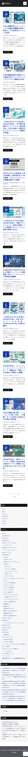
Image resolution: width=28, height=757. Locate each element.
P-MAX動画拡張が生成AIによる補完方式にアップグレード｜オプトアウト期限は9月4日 (14, 77)
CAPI (3, 533)
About (3, 511)
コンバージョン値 (8, 589)
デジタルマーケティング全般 (9, 648)
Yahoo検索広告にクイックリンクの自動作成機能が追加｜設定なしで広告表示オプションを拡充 (14, 29)
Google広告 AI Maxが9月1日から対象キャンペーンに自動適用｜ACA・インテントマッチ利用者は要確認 (14, 273)
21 (18, 494)
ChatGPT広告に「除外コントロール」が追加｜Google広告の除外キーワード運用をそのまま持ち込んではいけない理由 (14, 463)
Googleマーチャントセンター (11, 562)
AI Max (14, 279)
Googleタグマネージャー (8, 547)
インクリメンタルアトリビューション (13, 622)
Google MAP (5, 540)
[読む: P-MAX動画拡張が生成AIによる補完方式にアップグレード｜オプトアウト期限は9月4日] (14, 66)
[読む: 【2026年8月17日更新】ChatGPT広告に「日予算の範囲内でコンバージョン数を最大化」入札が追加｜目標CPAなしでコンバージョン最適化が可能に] (14, 112)
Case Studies (5, 516)
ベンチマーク (7, 545)
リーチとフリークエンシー (10, 599)
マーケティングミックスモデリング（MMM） (14, 644)
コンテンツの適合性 (8, 587)
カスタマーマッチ (8, 585)
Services (4, 514)
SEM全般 (15, 35)
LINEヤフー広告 (16, 422)
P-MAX (15, 82)
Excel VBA (4, 538)
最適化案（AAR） (7, 613)
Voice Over (4, 518)
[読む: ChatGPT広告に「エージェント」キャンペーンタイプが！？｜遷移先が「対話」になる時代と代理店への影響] (14, 357)
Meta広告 (4, 620)
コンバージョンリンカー (9, 550)
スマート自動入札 (8, 592)
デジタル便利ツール (7, 653)
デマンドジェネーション (9, 594)
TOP (3, 509)
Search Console (6, 627)
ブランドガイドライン (10, 571)
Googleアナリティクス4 (8, 543)
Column (4, 521)
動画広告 (6, 606)
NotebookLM (5, 625)
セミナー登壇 (5, 646)
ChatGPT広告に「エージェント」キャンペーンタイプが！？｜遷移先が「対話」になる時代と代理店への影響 (14, 369)
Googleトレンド (6, 552)
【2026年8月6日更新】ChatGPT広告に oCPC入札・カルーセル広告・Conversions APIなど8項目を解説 (14, 321)
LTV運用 (5, 634)
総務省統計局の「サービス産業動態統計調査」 (13, 183)
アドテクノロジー (6, 637)
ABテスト (7, 566)
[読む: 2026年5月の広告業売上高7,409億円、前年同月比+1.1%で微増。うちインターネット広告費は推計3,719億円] (14, 164)
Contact (4, 523)
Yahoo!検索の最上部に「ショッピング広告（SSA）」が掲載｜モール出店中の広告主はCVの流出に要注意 (14, 415)
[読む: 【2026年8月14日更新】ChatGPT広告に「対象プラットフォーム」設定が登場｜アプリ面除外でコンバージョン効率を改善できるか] (14, 212)
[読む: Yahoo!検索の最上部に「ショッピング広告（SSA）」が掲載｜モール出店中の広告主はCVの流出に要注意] (14, 403)
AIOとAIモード (7, 559)
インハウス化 (7, 651)
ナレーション (5, 656)
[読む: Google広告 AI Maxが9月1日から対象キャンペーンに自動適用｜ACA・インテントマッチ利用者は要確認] (14, 261)
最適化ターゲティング (10, 597)
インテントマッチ (8, 576)
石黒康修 (16, 724)
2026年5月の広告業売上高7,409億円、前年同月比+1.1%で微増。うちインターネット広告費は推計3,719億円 (14, 176)
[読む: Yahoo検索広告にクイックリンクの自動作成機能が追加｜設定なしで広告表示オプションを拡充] (14, 17)
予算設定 (6, 604)
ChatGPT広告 (16, 135)
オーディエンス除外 (10, 569)
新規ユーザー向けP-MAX (9, 611)
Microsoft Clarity (8, 639)
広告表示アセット (8, 608)
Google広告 (18, 279)
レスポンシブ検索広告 (9, 601)
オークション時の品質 (9, 582)
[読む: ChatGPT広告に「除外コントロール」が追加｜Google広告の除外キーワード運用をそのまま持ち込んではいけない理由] (14, 450)
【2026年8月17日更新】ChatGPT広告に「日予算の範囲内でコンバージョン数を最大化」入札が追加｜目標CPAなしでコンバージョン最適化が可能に (14, 127)
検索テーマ (7, 573)
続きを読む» (7, 52)
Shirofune (4, 632)
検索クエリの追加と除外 (9, 615)
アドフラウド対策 (8, 641)
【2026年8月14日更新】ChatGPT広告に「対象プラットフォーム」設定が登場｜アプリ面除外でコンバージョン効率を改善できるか (14, 225)
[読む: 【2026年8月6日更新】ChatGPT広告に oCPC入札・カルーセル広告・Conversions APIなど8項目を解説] (14, 308)
